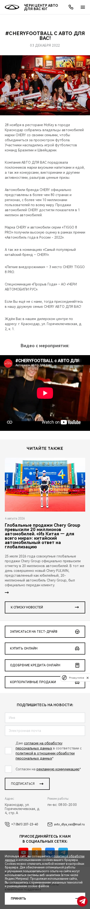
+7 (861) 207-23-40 (24, 824)
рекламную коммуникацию (57, 769)
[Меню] (83, 7)
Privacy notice (76, 677)
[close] (88, 678)
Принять (18, 898)
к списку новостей (27, 607)
